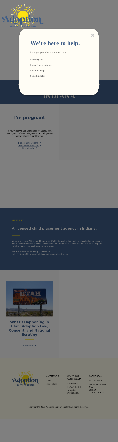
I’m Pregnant (36, 59)
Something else (37, 76)
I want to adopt (37, 70)
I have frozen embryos (41, 65)
